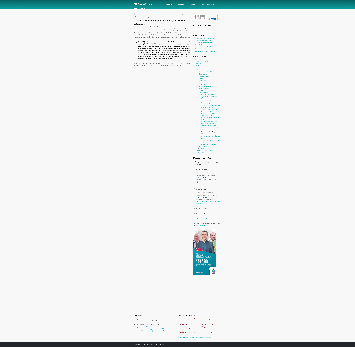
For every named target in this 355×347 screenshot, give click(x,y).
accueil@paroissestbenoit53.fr (152, 327)
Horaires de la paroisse (205, 182)
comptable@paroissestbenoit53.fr (155, 331)
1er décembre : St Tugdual (209, 144)
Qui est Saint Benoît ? (205, 72)
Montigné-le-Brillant (205, 86)
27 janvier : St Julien (207, 103)
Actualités (169, 4)
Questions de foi (202, 146)
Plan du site (193, 337)
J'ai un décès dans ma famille (203, 42)
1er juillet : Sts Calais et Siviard (210, 111)
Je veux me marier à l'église (203, 40)
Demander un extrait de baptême (205, 51)
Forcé (200, 82)
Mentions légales (183, 337)
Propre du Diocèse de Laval (162, 15)
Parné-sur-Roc (203, 92)
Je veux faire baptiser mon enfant (205, 38)
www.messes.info (200, 225)
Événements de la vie (181, 4)
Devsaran (162, 344)
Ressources (210, 4)
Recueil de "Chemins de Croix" (206, 150)
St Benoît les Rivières (143, 6)
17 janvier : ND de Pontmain (209, 97)
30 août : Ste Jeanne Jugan (209, 121)
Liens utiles (200, 152)
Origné (201, 90)
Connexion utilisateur (204, 337)
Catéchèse (193, 4)
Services (201, 4)
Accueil (136, 15)
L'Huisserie (202, 84)
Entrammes (202, 80)
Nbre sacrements (204, 76)
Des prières (200, 148)
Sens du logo (203, 74)
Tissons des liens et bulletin (203, 47)
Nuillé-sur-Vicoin (204, 88)
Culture (150, 15)
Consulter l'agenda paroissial (204, 45)
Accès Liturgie (199, 49)
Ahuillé (201, 78)
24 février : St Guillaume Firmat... (210, 109)
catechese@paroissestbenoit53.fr (154, 329)
